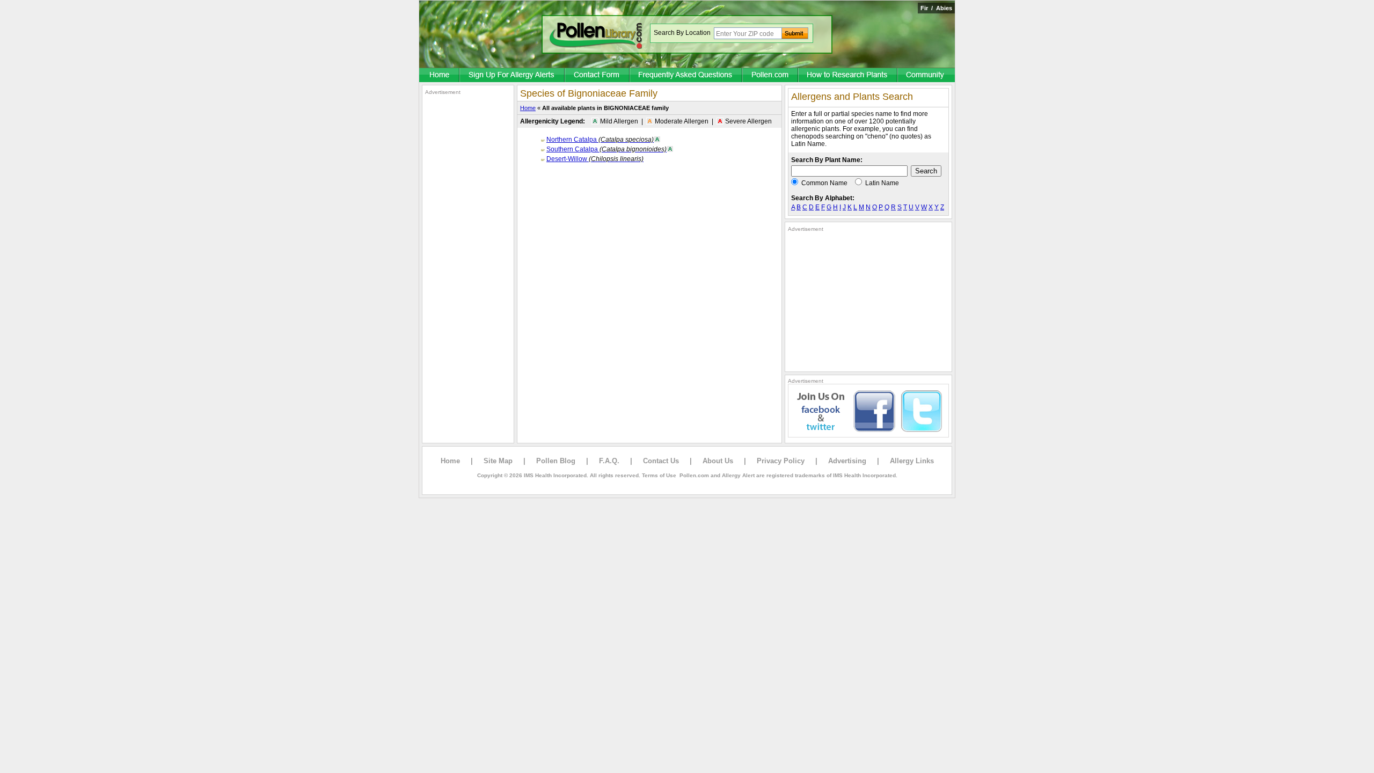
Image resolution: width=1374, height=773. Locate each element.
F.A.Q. (609, 461)
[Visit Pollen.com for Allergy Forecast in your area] (771, 76)
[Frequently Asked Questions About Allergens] (686, 76)
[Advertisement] (468, 257)
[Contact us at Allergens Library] (597, 76)
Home (528, 108)
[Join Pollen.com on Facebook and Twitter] (868, 435)
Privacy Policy (781, 461)
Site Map (498, 461)
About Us (718, 461)
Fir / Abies (936, 8)
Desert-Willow (595, 159)
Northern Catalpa (600, 139)
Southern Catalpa (606, 149)
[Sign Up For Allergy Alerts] (512, 76)
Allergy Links (912, 461)
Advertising (847, 461)
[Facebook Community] (926, 76)
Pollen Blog (555, 461)
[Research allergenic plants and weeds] (439, 76)
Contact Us (661, 461)
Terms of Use (659, 475)
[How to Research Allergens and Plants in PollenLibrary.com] (848, 76)
